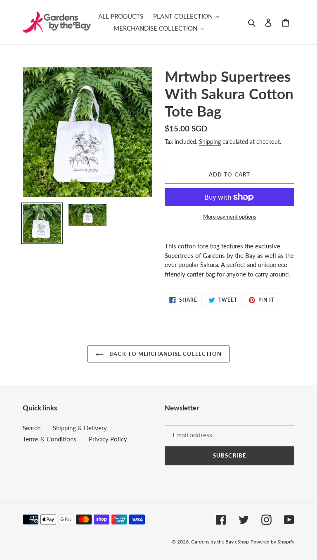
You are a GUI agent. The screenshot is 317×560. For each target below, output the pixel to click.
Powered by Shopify (272, 542)
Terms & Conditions (49, 439)
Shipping (210, 141)
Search (31, 427)
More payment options (229, 216)
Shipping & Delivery (80, 427)
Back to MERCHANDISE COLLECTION (164, 353)
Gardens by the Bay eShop (220, 542)
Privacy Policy (108, 439)
